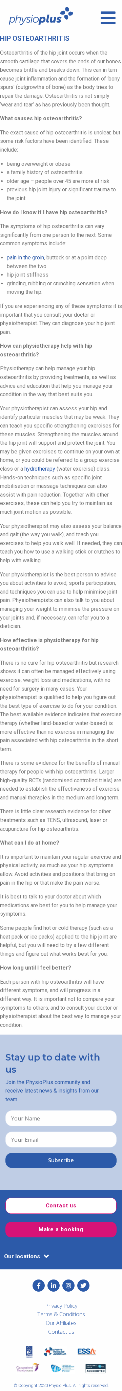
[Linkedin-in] (53, 1285)
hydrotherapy (39, 469)
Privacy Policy (61, 1305)
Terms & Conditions (61, 1314)
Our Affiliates (61, 1323)
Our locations (22, 1256)
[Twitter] (83, 1285)
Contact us (61, 1331)
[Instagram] (68, 1285)
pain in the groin (25, 257)
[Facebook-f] (39, 1285)
